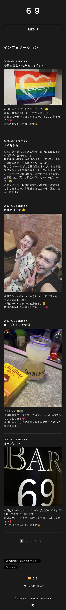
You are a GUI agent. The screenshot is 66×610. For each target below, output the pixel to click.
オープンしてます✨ (17, 325)
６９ (33, 10)
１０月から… (12, 145)
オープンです (12, 443)
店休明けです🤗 (14, 210)
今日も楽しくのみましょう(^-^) (25, 65)
